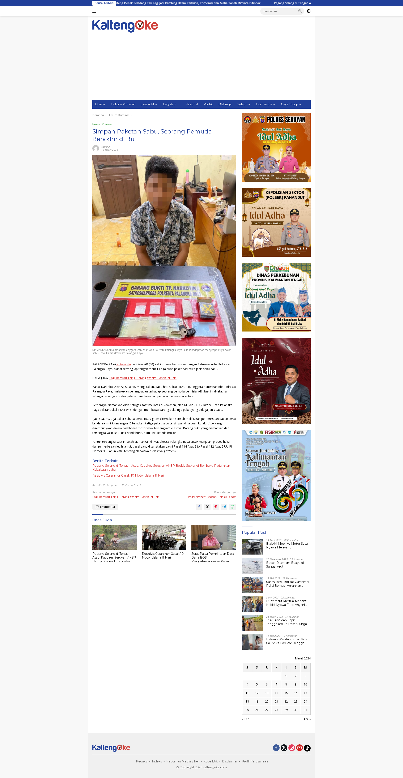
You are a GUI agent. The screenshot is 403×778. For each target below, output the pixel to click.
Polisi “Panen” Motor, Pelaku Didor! (212, 494)
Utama (100, 104)
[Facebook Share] (199, 507)
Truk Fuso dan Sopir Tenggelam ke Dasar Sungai (286, 622)
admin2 (105, 147)
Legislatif (169, 104)
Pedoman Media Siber (182, 761)
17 (305, 693)
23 (295, 701)
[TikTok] (307, 748)
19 (257, 701)
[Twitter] (284, 748)
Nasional (191, 104)
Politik (208, 104)
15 (286, 693)
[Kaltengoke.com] (125, 26)
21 (276, 701)
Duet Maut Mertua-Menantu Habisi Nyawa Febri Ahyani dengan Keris (287, 603)
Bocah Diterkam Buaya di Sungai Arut (285, 564)
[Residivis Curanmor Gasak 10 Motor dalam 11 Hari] (164, 537)
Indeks (157, 761)
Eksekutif (147, 104)
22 (286, 701)
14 (276, 693)
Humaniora (264, 104)
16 (295, 693)
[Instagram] (291, 748)
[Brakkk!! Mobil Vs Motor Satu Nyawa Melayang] (252, 547)
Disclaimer (229, 761)
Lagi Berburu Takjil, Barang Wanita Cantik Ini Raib (143, 378)
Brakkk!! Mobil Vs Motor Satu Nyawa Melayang (287, 545)
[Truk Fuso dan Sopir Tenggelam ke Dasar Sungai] (252, 623)
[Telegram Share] (224, 507)
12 (257, 693)
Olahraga (225, 104)
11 (247, 693)
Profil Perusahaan (255, 761)
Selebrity (243, 104)
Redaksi (142, 761)
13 (266, 693)
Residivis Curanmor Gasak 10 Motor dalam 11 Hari (128, 475)
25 (247, 710)
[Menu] (95, 11)
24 (305, 701)
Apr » (307, 719)
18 (247, 701)
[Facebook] (276, 748)
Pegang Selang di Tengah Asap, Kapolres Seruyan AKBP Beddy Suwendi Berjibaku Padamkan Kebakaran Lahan (301, 3)
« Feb (245, 719)
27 (266, 710)
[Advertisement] (201, 68)
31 (305, 710)
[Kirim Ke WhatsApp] (232, 507)
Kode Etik (210, 761)
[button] (300, 11)
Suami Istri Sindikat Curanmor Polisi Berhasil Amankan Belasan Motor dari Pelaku (287, 584)
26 (257, 710)
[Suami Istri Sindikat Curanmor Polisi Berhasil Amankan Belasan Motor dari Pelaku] (252, 585)
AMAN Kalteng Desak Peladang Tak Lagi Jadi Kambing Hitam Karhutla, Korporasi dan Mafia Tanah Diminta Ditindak (133, 3)
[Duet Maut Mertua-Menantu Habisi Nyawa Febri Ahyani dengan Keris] (252, 604)
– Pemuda (123, 364)
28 (276, 710)
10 (305, 684)
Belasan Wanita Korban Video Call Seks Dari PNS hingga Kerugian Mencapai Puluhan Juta (287, 641)
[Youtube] (299, 748)
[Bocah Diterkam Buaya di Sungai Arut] (252, 566)
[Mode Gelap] (308, 11)
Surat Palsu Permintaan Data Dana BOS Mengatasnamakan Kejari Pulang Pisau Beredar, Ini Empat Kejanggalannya (212, 557)
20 (266, 701)
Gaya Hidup (289, 104)
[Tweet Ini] (207, 507)
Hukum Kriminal (123, 104)
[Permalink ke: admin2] (95, 148)
